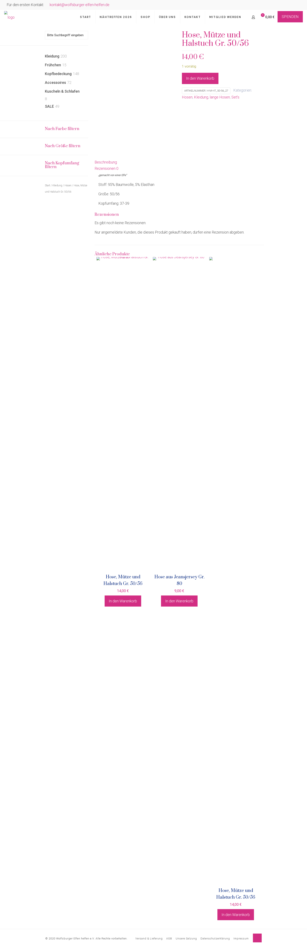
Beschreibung (106, 162)
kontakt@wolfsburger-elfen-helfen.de (79, 5)
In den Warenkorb (200, 78)
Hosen (187, 97)
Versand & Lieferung (149, 938)
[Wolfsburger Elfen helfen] (9, 17)
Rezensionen (106, 168)
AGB (169, 938)
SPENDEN (290, 16)
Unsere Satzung (186, 938)
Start (47, 185)
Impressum (241, 938)
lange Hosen (220, 97)
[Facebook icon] (292, 5)
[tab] (179, 162)
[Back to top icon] (257, 938)
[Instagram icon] (297, 5)
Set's (235, 97)
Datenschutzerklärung (215, 938)
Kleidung (201, 97)
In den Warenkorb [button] (123, 601)
